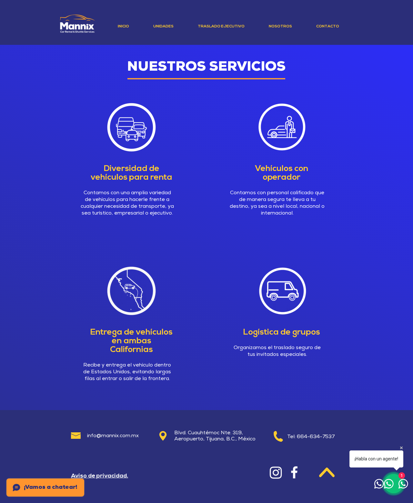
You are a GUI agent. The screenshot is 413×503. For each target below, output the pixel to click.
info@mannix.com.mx (113, 436)
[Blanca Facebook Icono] (294, 472)
